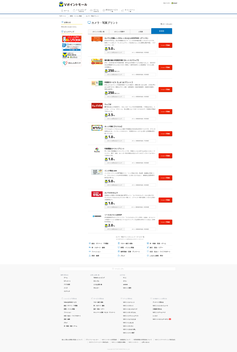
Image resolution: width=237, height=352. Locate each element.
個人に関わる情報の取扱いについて (72, 339)
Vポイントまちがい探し (129, 329)
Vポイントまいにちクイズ (130, 309)
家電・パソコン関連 (76, 16)
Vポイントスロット (128, 305)
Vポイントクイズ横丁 (129, 333)
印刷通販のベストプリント (115, 148)
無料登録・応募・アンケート (130, 252)
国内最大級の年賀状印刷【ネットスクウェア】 (122, 60)
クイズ (65, 288)
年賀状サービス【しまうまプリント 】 (119, 82)
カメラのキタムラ (111, 193)
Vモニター (96, 288)
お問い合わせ (145, 342)
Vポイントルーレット (129, 302)
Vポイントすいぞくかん (129, 312)
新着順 (161, 31)
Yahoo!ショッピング (99, 277)
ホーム (66, 11)
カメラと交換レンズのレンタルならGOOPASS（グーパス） (127, 38)
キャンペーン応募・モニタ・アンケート (104, 312)
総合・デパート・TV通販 (100, 243)
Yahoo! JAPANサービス (70, 302)
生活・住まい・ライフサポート (160, 252)
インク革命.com (111, 171)
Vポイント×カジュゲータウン (161, 319)
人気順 (140, 32)
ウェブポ (108, 104)
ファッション (96, 252)
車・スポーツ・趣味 (98, 247)
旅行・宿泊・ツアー (156, 247)
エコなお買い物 (98, 284)
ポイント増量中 (119, 32)
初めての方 (166, 3)
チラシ (125, 281)
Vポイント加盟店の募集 (118, 342)
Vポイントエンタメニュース (160, 305)
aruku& (125, 284)
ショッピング (81, 10)
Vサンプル (96, 281)
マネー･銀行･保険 (126, 243)
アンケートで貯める (158, 302)
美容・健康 (95, 256)
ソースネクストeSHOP (113, 215)
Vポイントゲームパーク (159, 312)
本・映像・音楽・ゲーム (158, 243)
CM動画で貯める (157, 309)
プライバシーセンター (92, 339)
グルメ (123, 256)
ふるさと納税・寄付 (156, 256)
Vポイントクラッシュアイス (130, 316)
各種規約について (125, 339)
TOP (62, 16)
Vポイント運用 (127, 288)
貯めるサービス (112, 10)
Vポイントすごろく (128, 326)
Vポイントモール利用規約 (109, 339)
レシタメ (155, 316)
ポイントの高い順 (98, 32)
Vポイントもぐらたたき (129, 319)
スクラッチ (67, 291)
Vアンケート (67, 281)
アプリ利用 (67, 284)
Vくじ (124, 277)
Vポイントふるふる (128, 322)
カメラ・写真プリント (92, 16)
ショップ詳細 (165, 45)
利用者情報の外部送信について (143, 339)
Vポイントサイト (133, 342)
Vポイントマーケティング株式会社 (165, 339)
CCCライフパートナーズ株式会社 (98, 342)
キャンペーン (130, 10)
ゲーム (96, 10)
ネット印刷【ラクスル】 (114, 126)
